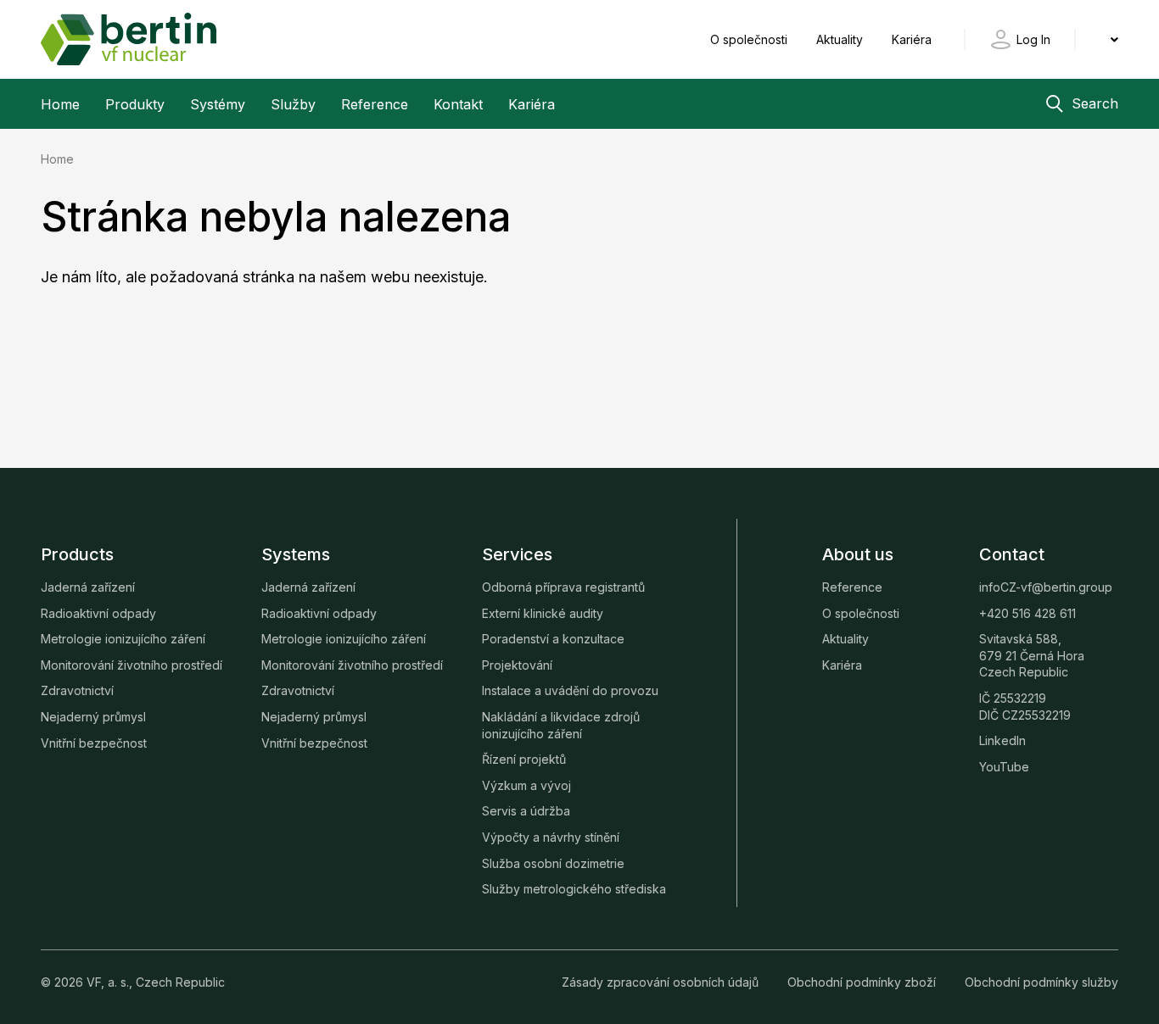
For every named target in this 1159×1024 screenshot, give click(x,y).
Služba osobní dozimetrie (553, 863)
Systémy (217, 104)
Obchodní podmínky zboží (863, 982)
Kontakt (458, 104)
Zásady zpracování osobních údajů (662, 982)
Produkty (135, 104)
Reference (374, 104)
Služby (293, 104)
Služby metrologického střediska (574, 889)
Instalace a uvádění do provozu (570, 690)
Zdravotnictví (77, 690)
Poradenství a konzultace (553, 639)
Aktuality (841, 39)
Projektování (517, 665)
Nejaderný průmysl (93, 717)
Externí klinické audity (542, 613)
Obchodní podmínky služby (1041, 982)
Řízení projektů (524, 759)
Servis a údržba (526, 811)
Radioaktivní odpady (98, 613)
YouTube (1004, 767)
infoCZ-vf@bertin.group (1045, 587)
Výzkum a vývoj (526, 785)
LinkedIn (1002, 740)
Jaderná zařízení (88, 587)
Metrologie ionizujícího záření (123, 639)
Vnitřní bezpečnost (94, 743)
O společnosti (750, 39)
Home (60, 104)
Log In (1033, 39)
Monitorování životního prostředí (131, 665)
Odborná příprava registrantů (563, 587)
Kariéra (912, 39)
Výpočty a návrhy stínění (550, 837)
